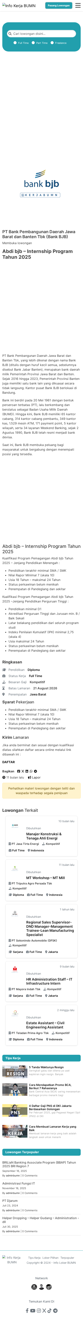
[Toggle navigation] (78, 5)
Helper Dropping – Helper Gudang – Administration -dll (40, 1220)
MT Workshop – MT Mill (45, 878)
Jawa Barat (38, 694)
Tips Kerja (34, 1257)
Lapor (36, 777)
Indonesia (37, 850)
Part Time (41, 43)
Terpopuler (67, 1257)
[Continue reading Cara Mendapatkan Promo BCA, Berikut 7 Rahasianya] (14, 1089)
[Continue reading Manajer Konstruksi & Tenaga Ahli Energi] (15, 825)
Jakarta (53, 951)
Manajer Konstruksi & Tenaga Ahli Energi (44, 836)
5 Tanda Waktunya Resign (46, 1067)
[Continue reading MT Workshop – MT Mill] (15, 869)
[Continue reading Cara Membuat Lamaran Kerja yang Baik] (14, 1131)
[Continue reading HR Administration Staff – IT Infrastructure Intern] (15, 970)
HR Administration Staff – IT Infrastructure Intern (49, 981)
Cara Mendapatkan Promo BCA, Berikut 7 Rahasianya (50, 1086)
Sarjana (18, 951)
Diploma (34, 670)
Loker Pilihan (50, 1257)
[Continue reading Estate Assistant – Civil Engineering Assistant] (15, 1014)
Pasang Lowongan (59, 5)
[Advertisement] (41, 105)
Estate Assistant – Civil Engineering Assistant (45, 1025)
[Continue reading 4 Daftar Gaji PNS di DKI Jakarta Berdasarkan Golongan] (14, 1110)
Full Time (23, 43)
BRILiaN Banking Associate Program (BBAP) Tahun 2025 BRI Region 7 (39, 1164)
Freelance (60, 43)
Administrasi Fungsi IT (18, 1183)
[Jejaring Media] (34, 1286)
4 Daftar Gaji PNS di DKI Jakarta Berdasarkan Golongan (50, 1107)
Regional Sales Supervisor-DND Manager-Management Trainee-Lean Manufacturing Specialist (50, 928)
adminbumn (13, 1175)
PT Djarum (10, 1201)
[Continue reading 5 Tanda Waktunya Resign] (14, 1071)
